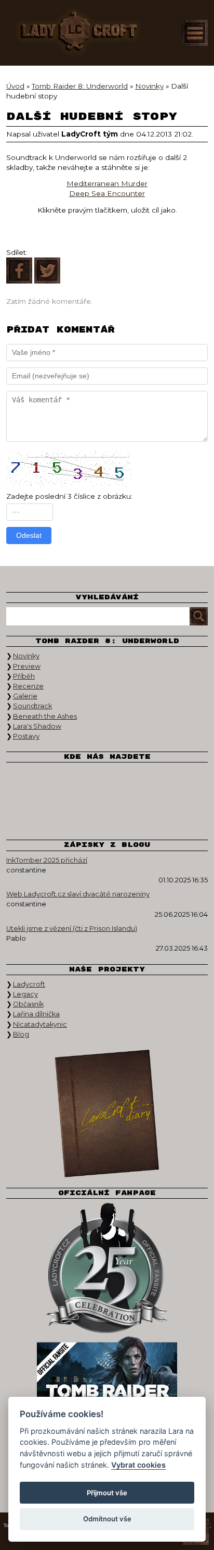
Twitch (180, 782)
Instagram (107, 782)
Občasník (28, 1004)
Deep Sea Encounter (107, 193)
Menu (195, 33)
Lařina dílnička (36, 1014)
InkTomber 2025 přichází (46, 860)
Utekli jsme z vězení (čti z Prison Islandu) (71, 928)
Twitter (71, 782)
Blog (21, 1034)
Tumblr (71, 814)
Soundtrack (32, 706)
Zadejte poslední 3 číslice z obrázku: (69, 496)
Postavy (26, 736)
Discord (107, 814)
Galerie (25, 696)
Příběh (24, 676)
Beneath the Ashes (45, 716)
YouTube (143, 782)
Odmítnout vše (107, 1519)
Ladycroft (29, 984)
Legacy (25, 994)
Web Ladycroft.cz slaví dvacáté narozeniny (78, 894)
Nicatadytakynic (40, 1024)
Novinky (26, 656)
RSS (143, 814)
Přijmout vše (107, 1493)
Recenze (28, 686)
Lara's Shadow (37, 726)
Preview (27, 666)
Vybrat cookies (138, 1464)
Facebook (34, 782)
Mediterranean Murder (107, 183)
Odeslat (29, 535)
